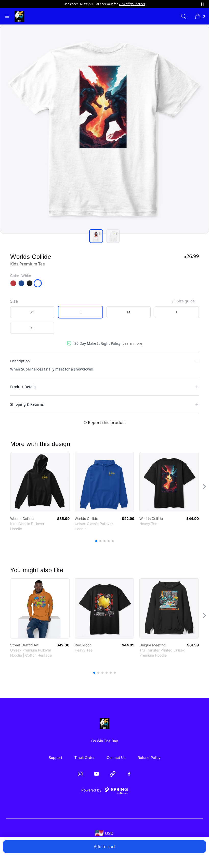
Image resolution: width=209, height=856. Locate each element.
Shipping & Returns (27, 404)
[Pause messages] (202, 4)
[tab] (96, 236)
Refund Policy (149, 757)
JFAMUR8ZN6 (80, 4)
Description (20, 361)
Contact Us (116, 757)
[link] (39, 482)
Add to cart (104, 846)
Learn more (132, 343)
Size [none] (14, 301)
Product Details (23, 386)
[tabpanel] (104, 129)
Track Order (84, 757)
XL (32, 327)
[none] (183, 301)
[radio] (32, 312)
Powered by (91, 790)
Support (55, 757)
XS (32, 312)
